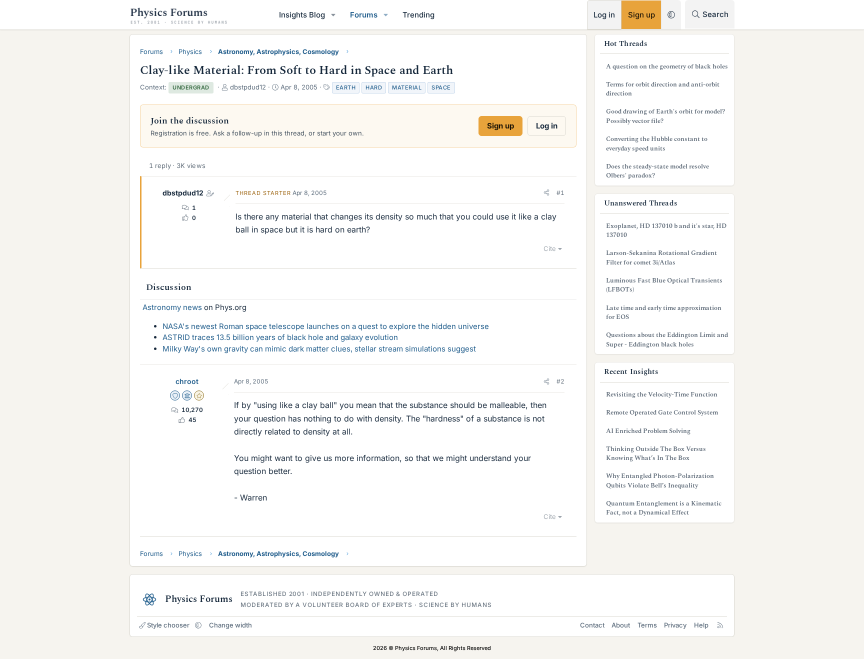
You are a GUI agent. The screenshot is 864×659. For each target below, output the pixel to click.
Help (701, 625)
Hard (374, 87)
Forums (364, 15)
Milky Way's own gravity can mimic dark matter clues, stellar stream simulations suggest (319, 349)
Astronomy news (172, 307)
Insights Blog (302, 15)
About (621, 625)
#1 (560, 192)
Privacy (675, 625)
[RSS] (720, 625)
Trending (418, 15)
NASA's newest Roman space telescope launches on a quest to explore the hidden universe (325, 326)
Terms (647, 625)
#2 (560, 381)
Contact (592, 625)
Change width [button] (230, 625)
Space (441, 87)
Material (407, 87)
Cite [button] (550, 248)
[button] (333, 14)
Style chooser (168, 625)
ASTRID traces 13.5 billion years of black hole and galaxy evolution (280, 337)
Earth (346, 87)
